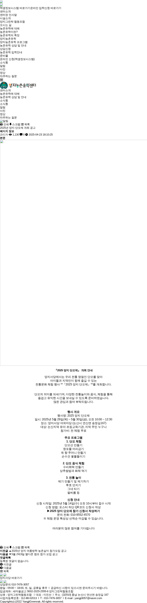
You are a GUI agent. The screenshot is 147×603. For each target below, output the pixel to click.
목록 (27, 124)
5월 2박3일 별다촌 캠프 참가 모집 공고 (34, 554)
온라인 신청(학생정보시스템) (17, 59)
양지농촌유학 (8, 38)
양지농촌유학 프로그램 (14, 42)
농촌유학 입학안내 (11, 52)
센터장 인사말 (8, 14)
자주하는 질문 (8, 76)
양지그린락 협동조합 (12, 21)
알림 (2, 65)
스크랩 (15, 124)
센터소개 (5, 11)
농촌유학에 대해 (10, 28)
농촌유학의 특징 (10, 35)
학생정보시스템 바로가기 (15, 8)
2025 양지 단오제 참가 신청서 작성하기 (75, 510)
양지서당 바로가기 (11, 577)
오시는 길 (5, 25)
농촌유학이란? (9, 31)
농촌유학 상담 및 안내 (13, 45)
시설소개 (5, 18)
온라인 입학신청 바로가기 (45, 8)
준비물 (4, 55)
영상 (2, 72)
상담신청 (5, 48)
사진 (2, 69)
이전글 (7, 564)
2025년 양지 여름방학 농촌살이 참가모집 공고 (39, 550)
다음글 (7, 567)
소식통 (4, 62)
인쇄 (6, 124)
